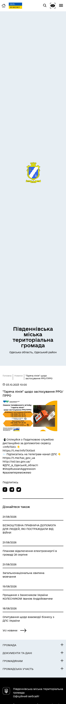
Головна (7, 375)
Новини (18, 375)
